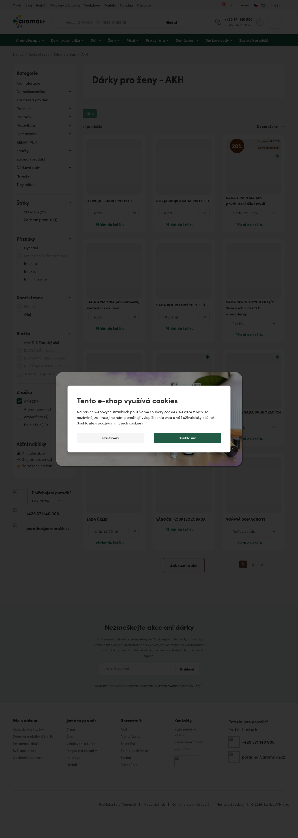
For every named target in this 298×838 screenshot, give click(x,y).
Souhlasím (187, 437)
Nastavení (110, 437)
